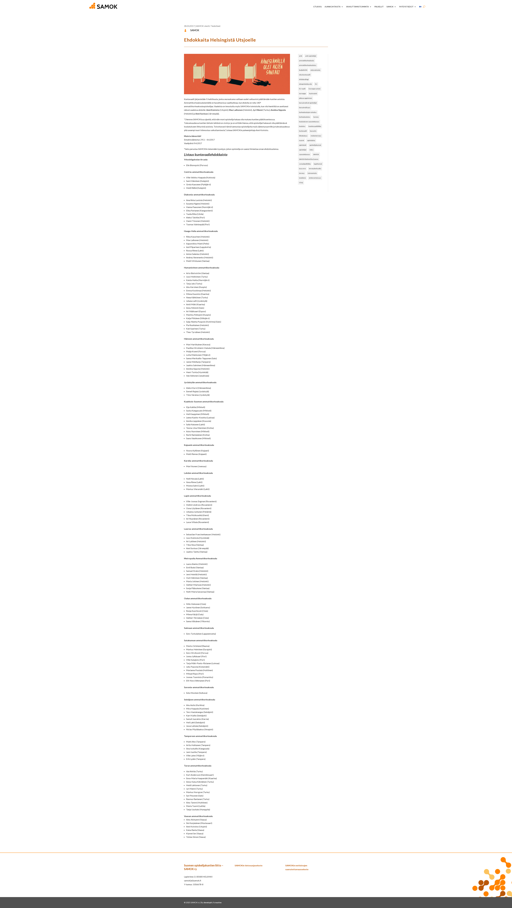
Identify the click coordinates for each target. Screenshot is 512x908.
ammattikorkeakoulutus (307, 65)
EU (316, 84)
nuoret (301, 140)
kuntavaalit (303, 131)
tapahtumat (318, 164)
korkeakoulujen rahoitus (308, 112)
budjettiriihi (303, 70)
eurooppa (302, 93)
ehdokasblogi (304, 79)
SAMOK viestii (203, 26)
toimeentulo (312, 173)
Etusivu (318, 6)
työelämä (302, 178)
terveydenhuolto (315, 169)
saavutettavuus (304, 154)
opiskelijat (302, 150)
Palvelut (379, 6)
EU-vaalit (302, 89)
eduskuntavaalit (304, 75)
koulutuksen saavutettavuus (309, 122)
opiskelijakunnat (315, 145)
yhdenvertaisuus (315, 178)
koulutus (302, 126)
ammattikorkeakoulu (306, 61)
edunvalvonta (315, 70)
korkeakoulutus (304, 117)
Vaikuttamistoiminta (357, 6)
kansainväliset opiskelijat (308, 103)
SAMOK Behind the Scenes (308, 159)
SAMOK (390, 6)
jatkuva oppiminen (305, 98)
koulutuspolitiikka (315, 126)
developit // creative (212, 902)
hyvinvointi (313, 93)
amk (300, 56)
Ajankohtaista (333, 6)
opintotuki (302, 145)
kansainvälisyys (304, 107)
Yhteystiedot (406, 6)
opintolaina (311, 140)
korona (316, 117)
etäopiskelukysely (305, 84)
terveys (302, 173)
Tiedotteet (215, 26)
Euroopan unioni (314, 89)
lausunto (313, 131)
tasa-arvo (302, 169)
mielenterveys (316, 136)
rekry (311, 150)
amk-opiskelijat (310, 56)
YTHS (301, 183)
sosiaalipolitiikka (305, 164)
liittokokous (303, 136)
